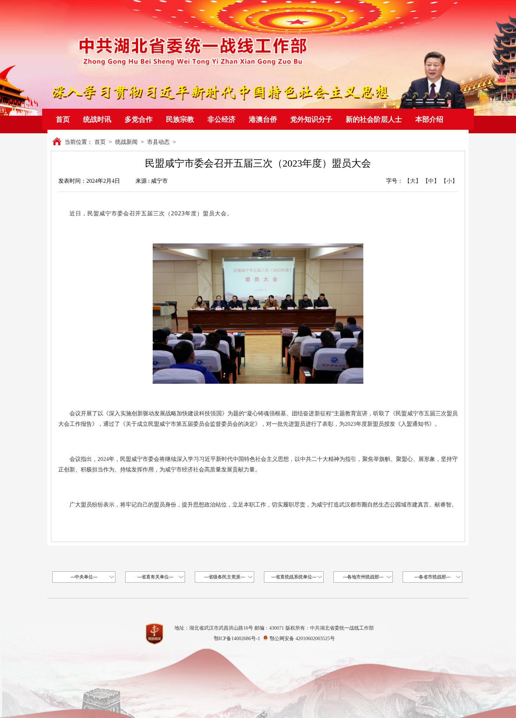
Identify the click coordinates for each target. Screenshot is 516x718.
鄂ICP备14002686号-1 (237, 638)
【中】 (431, 181)
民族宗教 (180, 119)
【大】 (412, 181)
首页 (63, 119)
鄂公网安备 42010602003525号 (302, 638)
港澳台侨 (263, 119)
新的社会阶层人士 (374, 119)
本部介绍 (429, 119)
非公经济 (221, 119)
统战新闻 (126, 142)
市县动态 (158, 142)
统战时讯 (97, 119)
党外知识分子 (311, 119)
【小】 (449, 181)
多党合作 (139, 119)
